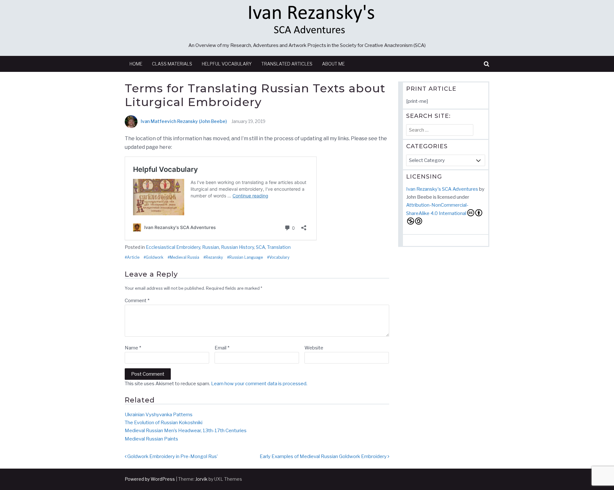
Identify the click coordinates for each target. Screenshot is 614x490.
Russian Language (246, 257)
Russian (210, 247)
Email (222, 348)
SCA (260, 247)
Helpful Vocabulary (227, 63)
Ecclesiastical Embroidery (173, 247)
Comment (137, 300)
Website (313, 348)
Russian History (237, 247)
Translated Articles (286, 63)
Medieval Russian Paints (151, 439)
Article (133, 257)
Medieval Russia (184, 257)
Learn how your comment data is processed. (259, 384)
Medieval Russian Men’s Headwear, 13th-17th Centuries (186, 430)
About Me (333, 63)
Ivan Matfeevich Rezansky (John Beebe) (184, 121)
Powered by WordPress (150, 479)
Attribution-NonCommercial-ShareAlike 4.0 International (437, 209)
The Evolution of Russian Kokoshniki (163, 422)
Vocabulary (279, 257)
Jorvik (201, 479)
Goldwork (154, 257)
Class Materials (172, 63)
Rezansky (214, 257)
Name (133, 348)
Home (136, 63)
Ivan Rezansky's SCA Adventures (442, 189)
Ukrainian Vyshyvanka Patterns (159, 414)
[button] (486, 64)
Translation (279, 247)
